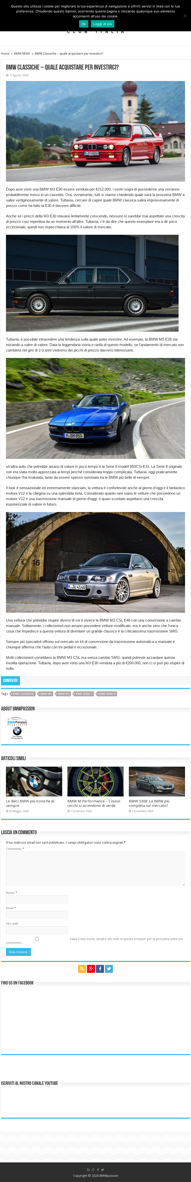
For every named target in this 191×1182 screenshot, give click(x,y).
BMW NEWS (22, 53)
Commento (15, 849)
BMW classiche (23, 694)
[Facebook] (100, 969)
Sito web (12, 923)
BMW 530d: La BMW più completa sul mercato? (149, 803)
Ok (84, 24)
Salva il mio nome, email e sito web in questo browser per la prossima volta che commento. (94, 941)
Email (11, 908)
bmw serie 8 (107, 694)
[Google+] (91, 969)
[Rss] (82, 969)
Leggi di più (102, 24)
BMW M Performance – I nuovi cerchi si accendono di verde (93, 803)
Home (5, 53)
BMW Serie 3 (84, 694)
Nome (11, 893)
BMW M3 (46, 694)
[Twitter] (109, 969)
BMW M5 (63, 694)
